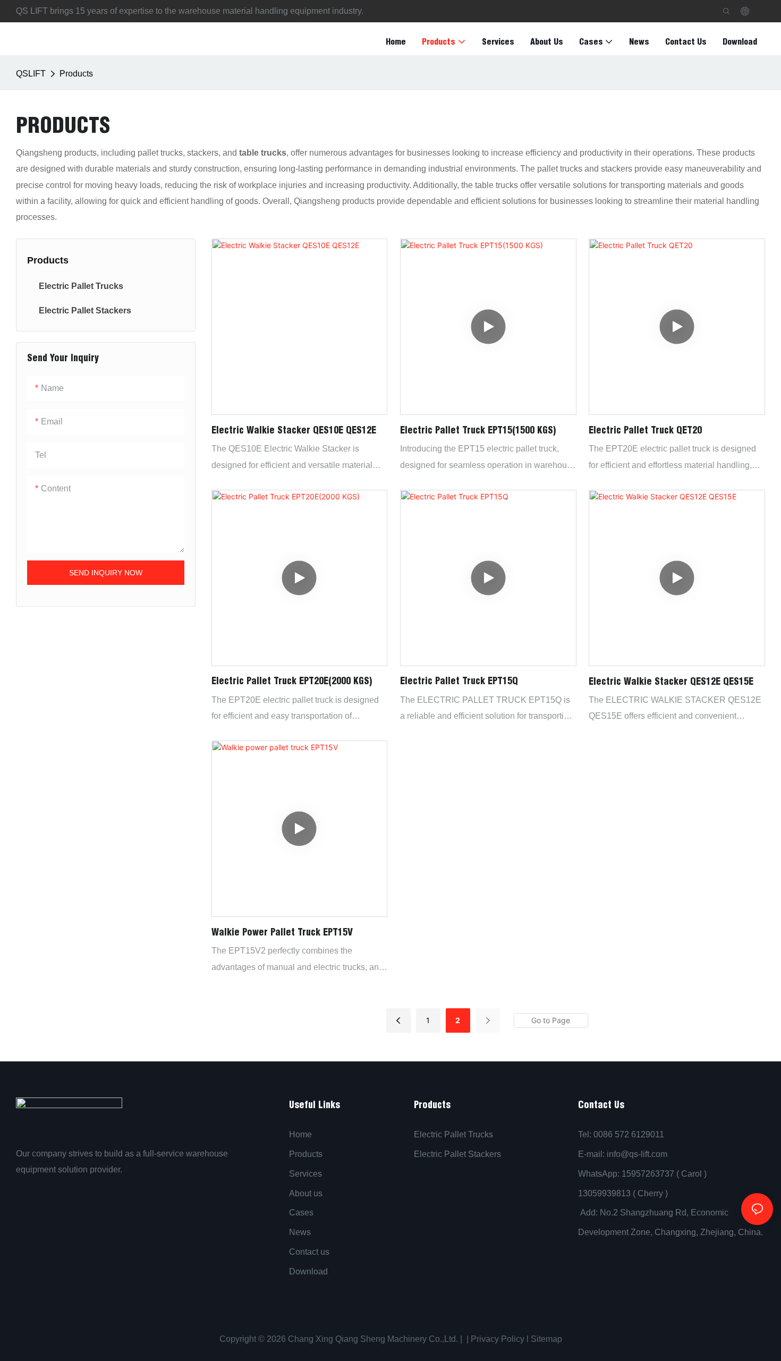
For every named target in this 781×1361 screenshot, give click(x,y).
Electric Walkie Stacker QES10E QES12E (293, 430)
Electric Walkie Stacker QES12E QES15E (671, 681)
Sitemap (545, 1338)
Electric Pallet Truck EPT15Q (459, 681)
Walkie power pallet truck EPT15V (282, 932)
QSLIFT (31, 73)
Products (76, 73)
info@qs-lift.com (637, 1154)
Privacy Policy (497, 1338)
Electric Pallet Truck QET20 (645, 430)
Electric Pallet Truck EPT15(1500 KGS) (478, 430)
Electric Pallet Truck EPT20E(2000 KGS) (291, 681)
